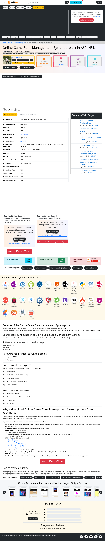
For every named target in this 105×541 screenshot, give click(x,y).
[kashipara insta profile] (81, 536)
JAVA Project (6, 37)
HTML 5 (53, 37)
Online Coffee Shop (87, 145)
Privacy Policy (28, 535)
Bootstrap (47, 37)
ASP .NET (23, 141)
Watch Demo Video (19, 251)
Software (12, 7)
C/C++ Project (61, 37)
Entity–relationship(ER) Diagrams (59, 268)
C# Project (22, 37)
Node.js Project (70, 37)
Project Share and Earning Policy (19, 244)
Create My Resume (38, 7)
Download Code (20, 239)
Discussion (27, 67)
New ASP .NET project (10, 76)
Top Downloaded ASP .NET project (30, 76)
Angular (78, 37)
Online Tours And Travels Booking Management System (89, 162)
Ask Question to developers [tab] (27, 115)
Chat (18, 63)
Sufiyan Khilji (17, 57)
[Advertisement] (35, 22)
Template (28, 7)
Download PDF (53, 231)
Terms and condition (49, 535)
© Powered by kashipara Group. (12, 535)
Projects (5, 7)
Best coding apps (76, 2)
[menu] (5, 2)
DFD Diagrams (77, 268)
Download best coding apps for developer (52, 242)
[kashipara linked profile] (100, 536)
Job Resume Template (86, 20)
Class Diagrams (27, 268)
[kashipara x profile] (96, 536)
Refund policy (37, 535)
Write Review (10, 67)
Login (99, 2)
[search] (67, 2)
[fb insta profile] (86, 536)
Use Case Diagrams (41, 268)
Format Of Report (26, 477)
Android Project (38, 37)
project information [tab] (10, 115)
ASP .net (85, 37)
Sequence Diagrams (91, 268)
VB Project (29, 37)
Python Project (93, 37)
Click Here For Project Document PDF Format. (52, 236)
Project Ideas (20, 7)
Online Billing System (88, 170)
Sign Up (97, 16)
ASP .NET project (7, 51)
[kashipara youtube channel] (91, 536)
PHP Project (14, 37)
